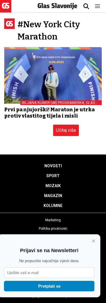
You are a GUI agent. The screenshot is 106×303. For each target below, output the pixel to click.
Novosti (53, 166)
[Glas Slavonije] (5, 9)
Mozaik (53, 185)
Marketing (53, 220)
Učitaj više (66, 130)
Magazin (53, 195)
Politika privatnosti (53, 229)
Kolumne (53, 205)
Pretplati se (49, 286)
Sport (53, 176)
